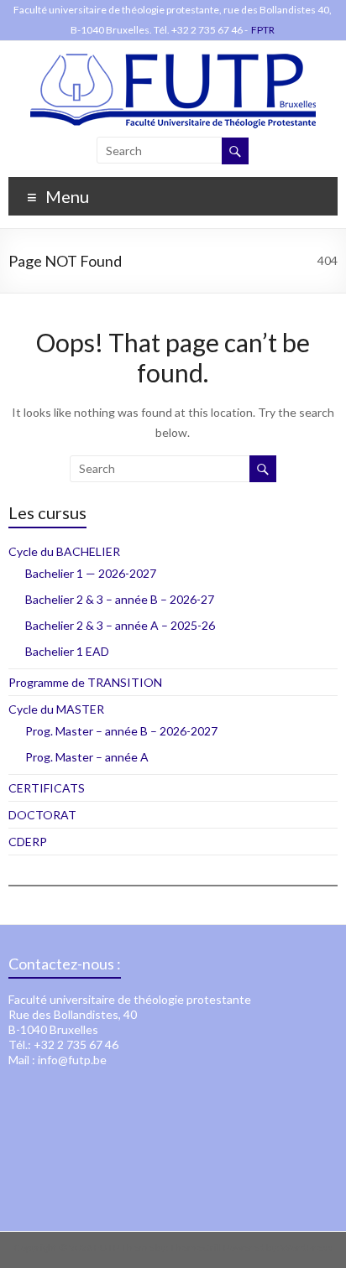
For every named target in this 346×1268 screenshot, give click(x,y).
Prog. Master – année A (87, 757)
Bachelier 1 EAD (67, 651)
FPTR (263, 29)
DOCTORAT (42, 815)
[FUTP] (172, 62)
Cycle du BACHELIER (64, 551)
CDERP (27, 841)
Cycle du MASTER (56, 709)
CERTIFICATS (46, 788)
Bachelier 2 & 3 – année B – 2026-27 (119, 599)
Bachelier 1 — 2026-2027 (90, 573)
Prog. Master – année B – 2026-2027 (121, 731)
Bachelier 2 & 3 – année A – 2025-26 (120, 625)
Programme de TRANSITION (85, 682)
